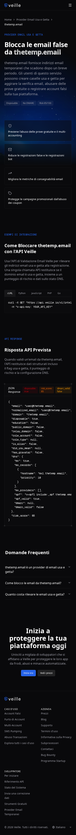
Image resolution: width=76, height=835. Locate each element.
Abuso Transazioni (15, 737)
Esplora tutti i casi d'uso (19, 743)
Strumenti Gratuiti (15, 804)
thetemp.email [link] (13, 24)
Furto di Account (14, 719)
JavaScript (36, 293)
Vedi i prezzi (46, 673)
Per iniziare (11, 775)
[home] (12, 5)
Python (21, 293)
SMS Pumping (13, 731)
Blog (43, 719)
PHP (49, 293)
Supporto (46, 725)
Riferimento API (14, 781)
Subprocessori (50, 743)
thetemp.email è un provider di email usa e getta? (35, 569)
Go (59, 293)
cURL (10, 293)
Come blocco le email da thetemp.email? (33, 583)
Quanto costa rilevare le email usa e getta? (34, 594)
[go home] (38, 699)
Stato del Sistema (15, 787)
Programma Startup (53, 761)
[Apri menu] (70, 5)
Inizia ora (28, 673)
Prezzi (44, 713)
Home (8, 19)
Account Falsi (12, 713)
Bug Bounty (48, 755)
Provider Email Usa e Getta (32, 19)
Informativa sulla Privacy (56, 737)
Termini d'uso (49, 731)
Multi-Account (13, 725)
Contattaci (47, 749)
